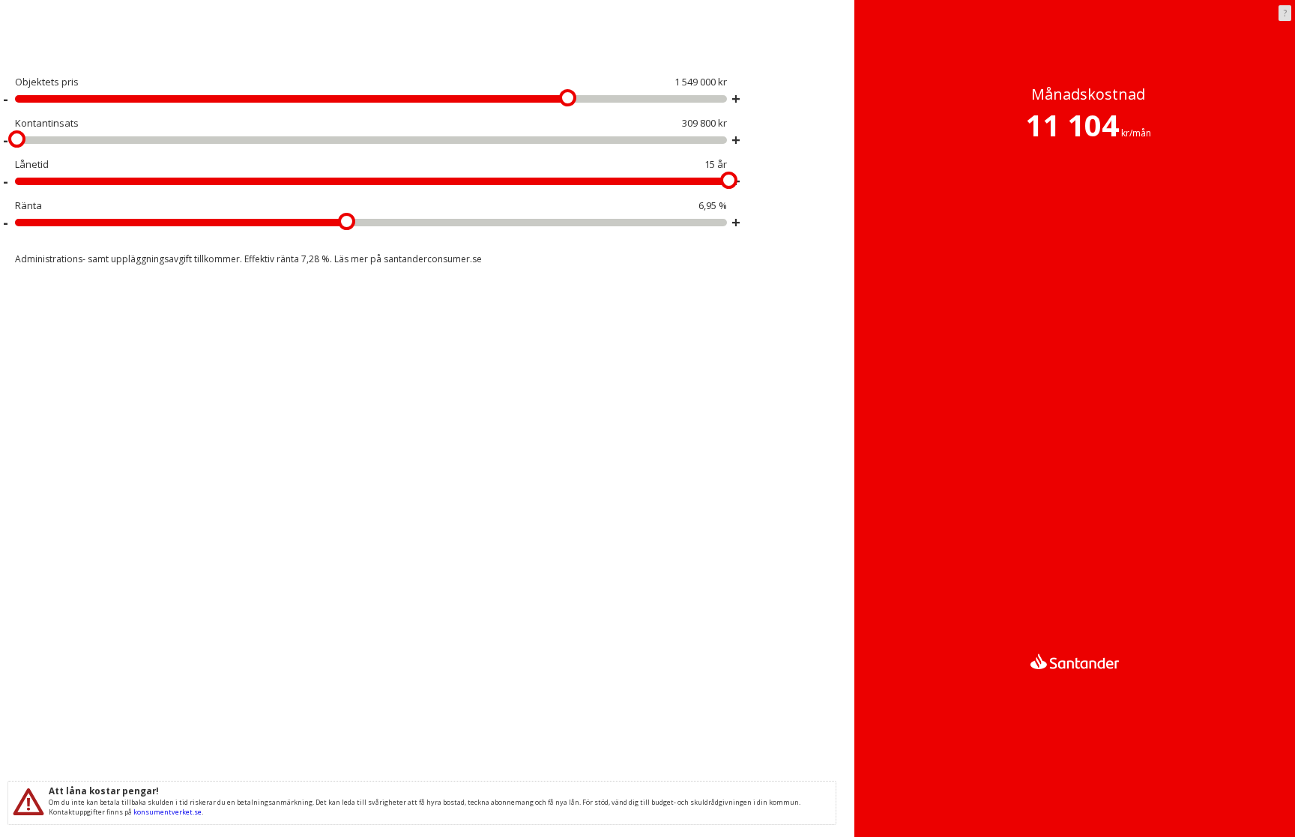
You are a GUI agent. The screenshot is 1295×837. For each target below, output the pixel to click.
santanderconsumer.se (433, 259)
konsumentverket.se (167, 812)
